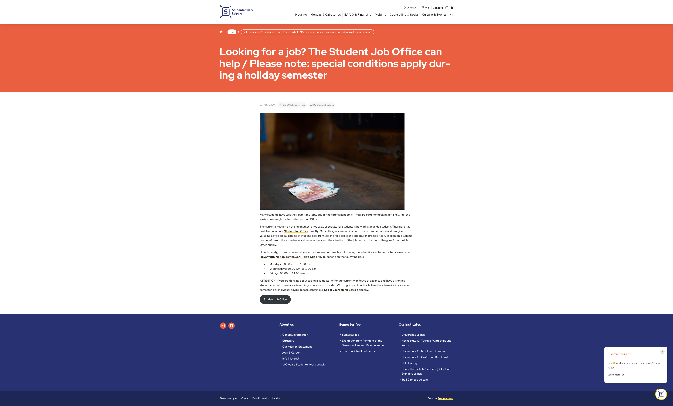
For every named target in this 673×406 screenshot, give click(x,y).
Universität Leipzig (413, 335)
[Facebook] (452, 7)
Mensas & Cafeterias (326, 14)
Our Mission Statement (297, 347)
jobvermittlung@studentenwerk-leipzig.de (287, 257)
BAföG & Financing (357, 14)
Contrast (411, 7)
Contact (438, 7)
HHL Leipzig (409, 363)
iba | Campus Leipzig (415, 380)
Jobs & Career (291, 353)
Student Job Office (296, 231)
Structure (288, 341)
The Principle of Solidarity (358, 351)
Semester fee (350, 335)
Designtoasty (445, 398)
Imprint (276, 398)
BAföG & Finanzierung (294, 105)
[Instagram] (447, 7)
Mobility (380, 14)
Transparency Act (229, 398)
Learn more (613, 374)
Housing (301, 14)
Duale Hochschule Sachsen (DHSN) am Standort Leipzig (426, 371)
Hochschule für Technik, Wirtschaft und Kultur (426, 343)
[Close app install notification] (661, 394)
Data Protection (260, 398)
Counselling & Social (404, 14)
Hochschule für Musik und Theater (423, 351)
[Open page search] (451, 14)
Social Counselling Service (341, 290)
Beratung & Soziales (323, 105)
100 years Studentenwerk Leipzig (303, 365)
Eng (427, 7)
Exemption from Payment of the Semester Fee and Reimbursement (364, 343)
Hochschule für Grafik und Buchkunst (425, 357)
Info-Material (290, 359)
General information (295, 335)
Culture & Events (434, 14)
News (232, 32)
